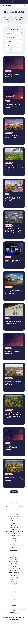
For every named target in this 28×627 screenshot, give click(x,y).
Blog (14, 555)
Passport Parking (14, 550)
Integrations (14, 563)
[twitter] (16, 605)
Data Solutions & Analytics (14, 568)
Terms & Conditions (14, 527)
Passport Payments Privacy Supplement (14, 531)
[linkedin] (15, 605)
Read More (8, 80)
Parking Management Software (14, 514)
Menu (22, 5)
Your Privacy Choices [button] (13, 535)
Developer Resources (14, 561)
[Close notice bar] (25, 1)
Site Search (14, 503)
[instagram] (13, 605)
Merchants (14, 593)
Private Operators (14, 544)
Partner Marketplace (14, 570)
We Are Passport (14, 577)
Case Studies (14, 559)
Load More (14, 491)
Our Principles (14, 581)
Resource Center (14, 557)
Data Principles (14, 583)
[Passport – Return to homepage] (7, 5)
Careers (14, 579)
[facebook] (11, 605)
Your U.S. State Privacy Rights (14, 533)
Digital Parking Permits (14, 518)
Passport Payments (14, 520)
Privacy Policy (14, 525)
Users (14, 591)
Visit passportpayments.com (17, 1)
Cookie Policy (14, 529)
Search (21, 506)
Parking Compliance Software (14, 516)
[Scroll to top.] (14, 495)
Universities (14, 542)
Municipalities (14, 540)
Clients (14, 589)
